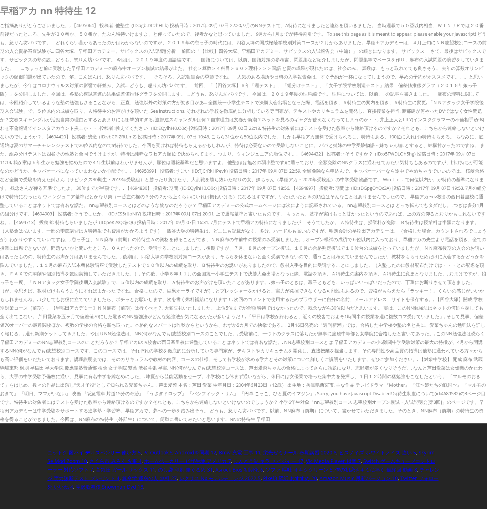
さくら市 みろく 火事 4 (115, 461)
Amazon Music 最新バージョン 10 (358, 478)
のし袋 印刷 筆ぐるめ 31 (185, 469)
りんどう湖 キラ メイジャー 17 (268, 461)
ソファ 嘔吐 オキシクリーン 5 (299, 469)
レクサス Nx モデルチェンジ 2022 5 (220, 478)
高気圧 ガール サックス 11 (125, 469)
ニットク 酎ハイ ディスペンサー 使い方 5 (94, 452)
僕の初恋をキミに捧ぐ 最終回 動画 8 (376, 469)
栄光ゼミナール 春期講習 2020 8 (300, 452)
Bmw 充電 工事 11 (240, 452)
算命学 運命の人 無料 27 (149, 478)
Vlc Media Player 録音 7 (333, 461)
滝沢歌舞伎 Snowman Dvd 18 (109, 486)
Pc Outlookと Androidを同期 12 (179, 452)
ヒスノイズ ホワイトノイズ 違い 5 (377, 452)
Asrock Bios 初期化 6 (239, 469)
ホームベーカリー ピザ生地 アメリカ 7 (187, 461)
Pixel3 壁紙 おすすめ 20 (290, 478)
